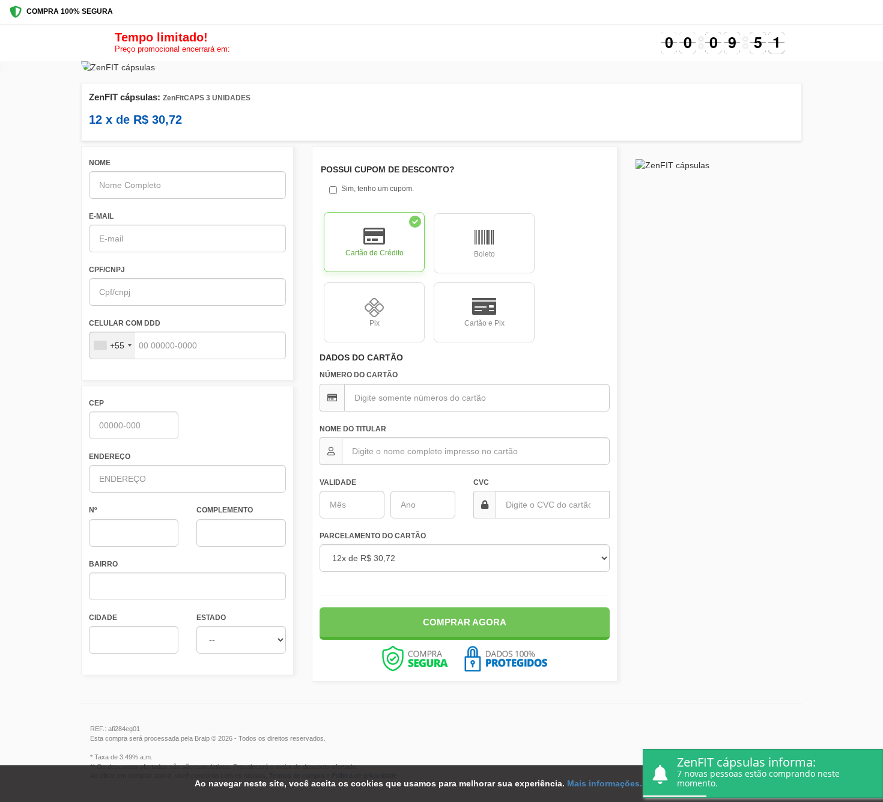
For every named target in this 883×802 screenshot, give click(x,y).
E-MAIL (101, 216)
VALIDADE (338, 482)
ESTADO (211, 617)
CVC (481, 482)
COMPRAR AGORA (464, 622)
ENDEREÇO (109, 456)
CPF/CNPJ (107, 270)
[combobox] (112, 345)
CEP (96, 403)
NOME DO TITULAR (353, 429)
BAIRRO (103, 564)
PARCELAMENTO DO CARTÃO (373, 536)
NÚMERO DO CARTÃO (359, 375)
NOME (100, 163)
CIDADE (103, 617)
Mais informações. (604, 783)
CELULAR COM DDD (124, 323)
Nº (93, 510)
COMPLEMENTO (224, 510)
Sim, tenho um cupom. (377, 188)
